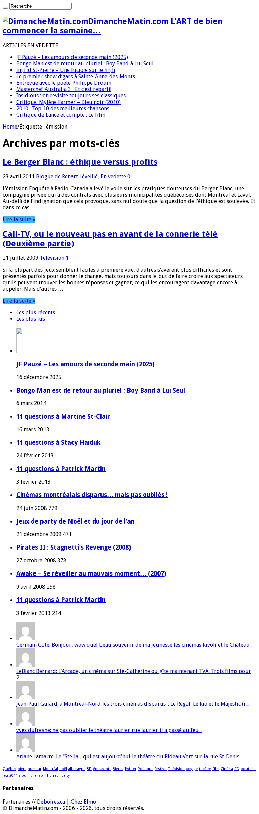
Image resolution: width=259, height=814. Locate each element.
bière (22, 769)
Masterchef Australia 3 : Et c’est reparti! (63, 89)
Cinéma (227, 769)
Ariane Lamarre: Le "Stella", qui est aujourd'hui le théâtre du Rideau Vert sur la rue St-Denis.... (129, 756)
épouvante (102, 769)
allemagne (76, 769)
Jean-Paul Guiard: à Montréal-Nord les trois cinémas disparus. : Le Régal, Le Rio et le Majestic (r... (132, 704)
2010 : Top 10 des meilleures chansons (62, 108)
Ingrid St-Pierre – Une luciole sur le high (65, 70)
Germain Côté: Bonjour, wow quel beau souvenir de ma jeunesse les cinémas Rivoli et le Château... (134, 645)
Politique (145, 769)
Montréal (50, 769)
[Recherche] (5, 8)
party (65, 775)
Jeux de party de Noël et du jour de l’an (75, 521)
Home (10, 126)
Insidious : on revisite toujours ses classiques (71, 95)
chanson (38, 775)
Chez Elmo (83, 801)
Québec (9, 769)
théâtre (205, 769)
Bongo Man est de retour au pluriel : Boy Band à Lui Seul (85, 63)
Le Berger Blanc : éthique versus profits (80, 162)
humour (34, 769)
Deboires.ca (51, 801)
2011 (13, 775)
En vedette (113, 176)
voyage (192, 769)
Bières (118, 769)
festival (161, 769)
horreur (53, 775)
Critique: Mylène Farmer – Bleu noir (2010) (68, 102)
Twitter (130, 769)
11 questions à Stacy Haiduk (58, 442)
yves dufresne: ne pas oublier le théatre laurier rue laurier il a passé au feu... (109, 730)
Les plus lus (30, 319)
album (24, 775)
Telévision (52, 258)
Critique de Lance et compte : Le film (60, 115)
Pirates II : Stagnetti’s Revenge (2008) (73, 547)
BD (89, 769)
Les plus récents (35, 312)
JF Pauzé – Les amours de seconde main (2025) (72, 57)
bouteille (248, 769)
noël (63, 769)
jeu (5, 775)
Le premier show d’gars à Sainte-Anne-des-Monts (75, 76)
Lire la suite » (19, 219)
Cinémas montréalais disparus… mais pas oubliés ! (92, 494)
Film (215, 769)
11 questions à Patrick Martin (61, 468)
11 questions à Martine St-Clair (63, 416)
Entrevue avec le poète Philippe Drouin (63, 83)
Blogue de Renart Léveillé (67, 176)
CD (236, 769)
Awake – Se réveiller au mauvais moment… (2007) (91, 573)
